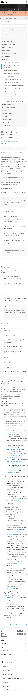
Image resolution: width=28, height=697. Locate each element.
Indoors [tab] (5, 59)
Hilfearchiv (4, 143)
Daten (6, 21)
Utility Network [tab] (6, 125)
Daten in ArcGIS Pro (6, 26)
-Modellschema (19, 532)
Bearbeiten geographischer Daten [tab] (11, 29)
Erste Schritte (10, 9)
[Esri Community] (18, 634)
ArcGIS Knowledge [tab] (7, 41)
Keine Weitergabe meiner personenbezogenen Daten (14, 690)
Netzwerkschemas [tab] (7, 113)
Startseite (4, 9)
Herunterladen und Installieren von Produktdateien (12, 66)
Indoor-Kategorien (13, 534)
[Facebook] (18, 631)
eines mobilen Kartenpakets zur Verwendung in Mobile (15, 468)
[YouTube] (25, 634)
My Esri (6, 194)
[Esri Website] (4, 2)
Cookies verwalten (7, 686)
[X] (21, 631)
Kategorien (6, 597)
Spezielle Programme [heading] (6, 654)
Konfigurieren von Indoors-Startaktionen (14, 101)
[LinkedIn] (25, 631)
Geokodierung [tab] (6, 56)
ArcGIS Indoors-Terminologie (10, 70)
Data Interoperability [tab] (8, 47)
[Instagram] (21, 634)
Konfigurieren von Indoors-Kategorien (14, 98)
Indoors (11, 21)
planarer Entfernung (17, 563)
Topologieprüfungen (9, 604)
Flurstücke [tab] (5, 116)
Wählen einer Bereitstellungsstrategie (13, 79)
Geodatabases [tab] (6, 35)
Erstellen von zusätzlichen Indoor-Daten (14, 91)
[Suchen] (22, 2)
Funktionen (13, 6)
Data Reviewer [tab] (6, 50)
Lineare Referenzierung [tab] (9, 107)
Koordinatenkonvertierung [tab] (9, 44)
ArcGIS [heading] (3, 640)
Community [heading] (4, 643)
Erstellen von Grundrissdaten (12, 82)
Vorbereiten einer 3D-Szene (13, 449)
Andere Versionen (14, 141)
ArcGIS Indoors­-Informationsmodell (12, 73)
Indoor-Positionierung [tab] (8, 104)
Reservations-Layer (11, 434)
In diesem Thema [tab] (6, 148)
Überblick (5, 6)
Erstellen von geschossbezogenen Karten (14, 85)
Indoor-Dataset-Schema (9, 76)
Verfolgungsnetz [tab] (7, 122)
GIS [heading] (2, 647)
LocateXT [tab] (5, 110)
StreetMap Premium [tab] (8, 119)
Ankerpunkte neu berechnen (14, 588)
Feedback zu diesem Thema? (19, 624)
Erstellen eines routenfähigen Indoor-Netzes (15, 95)
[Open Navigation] (26, 2)
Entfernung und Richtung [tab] (9, 53)
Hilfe (15, 9)
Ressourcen (21, 6)
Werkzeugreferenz (22, 9)
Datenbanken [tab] (6, 32)
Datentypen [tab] (6, 38)
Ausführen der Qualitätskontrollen (13, 88)
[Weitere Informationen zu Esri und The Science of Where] (4, 634)
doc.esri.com (10, 14)
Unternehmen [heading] (4, 650)
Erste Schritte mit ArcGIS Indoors (11, 62)
